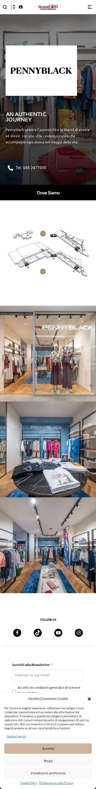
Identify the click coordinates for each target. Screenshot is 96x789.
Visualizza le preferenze (48, 773)
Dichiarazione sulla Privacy (56, 783)
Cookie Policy (28, 783)
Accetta (48, 749)
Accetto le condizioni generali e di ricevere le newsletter (49, 690)
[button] (89, 699)
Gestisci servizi (16, 736)
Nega (48, 761)
